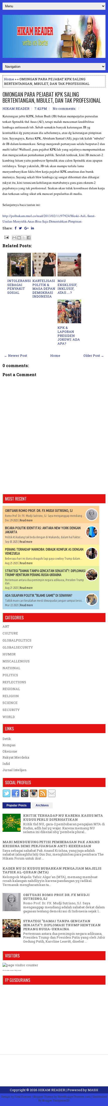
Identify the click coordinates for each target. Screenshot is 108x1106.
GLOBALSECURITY (18, 647)
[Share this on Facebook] (15, 228)
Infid (6, 763)
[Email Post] (6, 237)
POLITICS (10, 675)
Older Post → (93, 355)
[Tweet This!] (20, 228)
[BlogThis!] (19, 237)
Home (9, 79)
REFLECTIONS (14, 682)
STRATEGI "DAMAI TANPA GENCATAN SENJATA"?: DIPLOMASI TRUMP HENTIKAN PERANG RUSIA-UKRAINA (45, 573)
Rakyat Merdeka (16, 757)
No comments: (64, 108)
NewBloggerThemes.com (74, 1096)
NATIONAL (11, 668)
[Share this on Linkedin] (32, 228)
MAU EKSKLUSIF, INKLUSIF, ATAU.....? (67, 286)
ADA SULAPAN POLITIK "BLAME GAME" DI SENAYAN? (38, 595)
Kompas (9, 745)
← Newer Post (15, 355)
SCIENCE (10, 702)
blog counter (18, 970)
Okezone (10, 751)
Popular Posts (17, 805)
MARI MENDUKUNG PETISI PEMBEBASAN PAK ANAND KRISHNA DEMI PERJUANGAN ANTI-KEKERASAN (51, 844)
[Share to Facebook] (28, 237)
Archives (42, 805)
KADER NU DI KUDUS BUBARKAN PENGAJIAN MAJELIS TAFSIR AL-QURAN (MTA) (52, 870)
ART (6, 626)
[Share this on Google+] (26, 228)
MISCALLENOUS (16, 661)
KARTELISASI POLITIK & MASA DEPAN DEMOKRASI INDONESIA (43, 288)
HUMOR (9, 654)
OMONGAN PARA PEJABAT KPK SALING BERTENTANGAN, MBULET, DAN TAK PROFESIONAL (52, 97)
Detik (7, 738)
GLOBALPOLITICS (17, 640)
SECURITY (11, 709)
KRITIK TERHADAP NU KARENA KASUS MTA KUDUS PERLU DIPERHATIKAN (63, 817)
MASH (93, 1090)
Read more (26, 520)
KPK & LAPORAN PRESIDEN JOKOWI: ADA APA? (69, 335)
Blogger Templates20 (56, 1100)
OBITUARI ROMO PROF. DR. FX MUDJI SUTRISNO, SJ (39, 511)
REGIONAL (11, 689)
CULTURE (10, 633)
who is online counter (8, 970)
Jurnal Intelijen (14, 770)
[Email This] (14, 237)
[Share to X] (23, 237)
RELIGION (11, 696)
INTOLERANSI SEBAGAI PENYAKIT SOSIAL (19, 286)
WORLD (9, 717)
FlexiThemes (23, 1096)
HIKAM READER (51, 1090)
